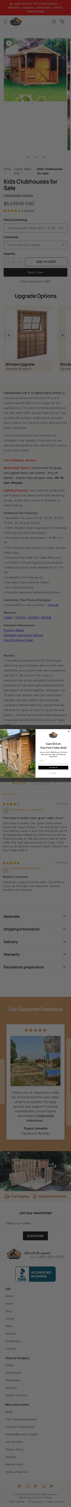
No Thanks (53, 773)
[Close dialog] (69, 731)
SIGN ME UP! (53, 768)
